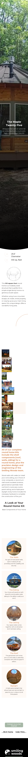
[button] (5, 353)
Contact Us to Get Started (14, 725)
